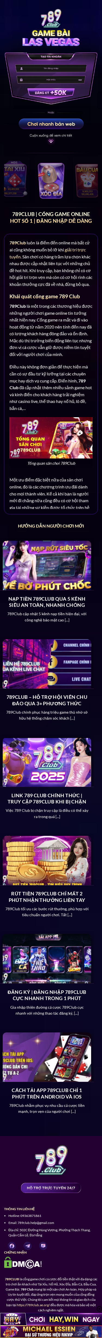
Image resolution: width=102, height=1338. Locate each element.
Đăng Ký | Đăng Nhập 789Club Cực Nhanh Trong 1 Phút (47, 995)
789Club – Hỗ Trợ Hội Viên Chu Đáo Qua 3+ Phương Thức (47, 700)
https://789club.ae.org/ (33, 1305)
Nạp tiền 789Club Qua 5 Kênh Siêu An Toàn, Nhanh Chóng (47, 602)
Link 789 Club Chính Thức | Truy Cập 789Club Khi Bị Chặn (47, 798)
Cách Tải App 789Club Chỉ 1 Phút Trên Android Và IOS (47, 1093)
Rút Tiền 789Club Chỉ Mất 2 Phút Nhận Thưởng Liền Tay (47, 897)
